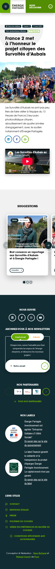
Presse (13, 515)
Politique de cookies (21, 521)
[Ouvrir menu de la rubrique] (50, 6)
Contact (14, 504)
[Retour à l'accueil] (18, 6)
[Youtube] (40, 317)
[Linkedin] (12, 317)
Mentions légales (19, 509)
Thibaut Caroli (23, 556)
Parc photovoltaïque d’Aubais (16, 31)
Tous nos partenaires (29, 401)
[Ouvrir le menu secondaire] (5, 6)
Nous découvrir (35, 6)
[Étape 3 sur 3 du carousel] (31, 282)
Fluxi (36, 556)
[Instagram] (31, 317)
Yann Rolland (39, 553)
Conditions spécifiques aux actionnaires (29, 538)
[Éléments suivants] (48, 245)
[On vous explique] (13, 433)
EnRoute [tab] (36, 337)
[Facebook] (22, 317)
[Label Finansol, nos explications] (13, 467)
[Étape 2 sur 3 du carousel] (27, 282)
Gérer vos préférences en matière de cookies (30, 529)
